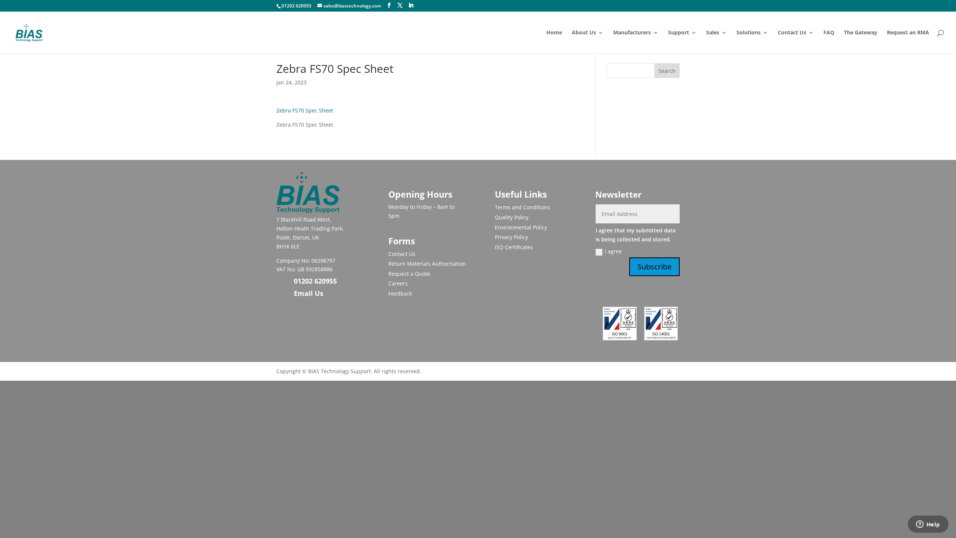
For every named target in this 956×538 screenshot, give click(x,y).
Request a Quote (409, 273)
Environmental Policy (521, 227)
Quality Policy (511, 217)
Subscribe (654, 267)
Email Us (308, 293)
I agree (613, 251)
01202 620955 (296, 6)
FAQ (828, 33)
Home (554, 33)
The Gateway (860, 33)
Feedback (400, 293)
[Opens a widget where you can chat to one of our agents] (928, 525)
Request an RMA (908, 33)
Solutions (748, 33)
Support (678, 33)
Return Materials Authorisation (427, 263)
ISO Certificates (514, 247)
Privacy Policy (511, 237)
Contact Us (792, 33)
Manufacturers (632, 33)
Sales (712, 33)
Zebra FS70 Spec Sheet (304, 110)
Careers (398, 283)
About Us (584, 33)
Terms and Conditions (522, 207)
